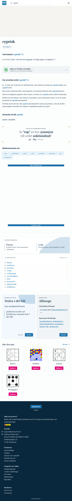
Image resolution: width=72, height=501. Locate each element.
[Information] (22, 54)
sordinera (10, 265)
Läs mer (29, 335)
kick (8, 279)
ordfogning (11, 273)
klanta (9, 262)
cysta (5, 153)
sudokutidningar (9, 422)
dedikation (11, 287)
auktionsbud (41, 136)
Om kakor (7, 474)
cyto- (60, 153)
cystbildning (15, 153)
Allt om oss (8, 490)
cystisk (25, 153)
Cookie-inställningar (11, 472)
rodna (9, 271)
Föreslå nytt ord (9, 458)
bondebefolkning (46, 321)
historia (49, 59)
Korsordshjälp (9, 450)
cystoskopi (51, 153)
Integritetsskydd (9, 469)
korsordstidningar (47, 419)
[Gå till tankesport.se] (36, 424)
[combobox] (31, 3)
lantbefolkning (58, 321)
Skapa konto (36, 406)
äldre (37, 59)
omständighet (12, 276)
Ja (30, 139)
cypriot (4, 119)
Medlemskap (8, 477)
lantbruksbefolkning (59, 310)
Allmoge (45, 301)
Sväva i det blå (14, 301)
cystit (32, 153)
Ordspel (7, 453)
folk (47, 327)
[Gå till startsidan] (4, 3)
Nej (34, 139)
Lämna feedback (10, 461)
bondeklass (59, 324)
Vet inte (40, 139)
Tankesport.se (27, 419)
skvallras (10, 268)
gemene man (53, 327)
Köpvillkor (7, 479)
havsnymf (11, 281)
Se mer (65, 344)
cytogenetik (7, 157)
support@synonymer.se (12, 432)
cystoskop (41, 153)
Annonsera (8, 493)
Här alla (20, 335)
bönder (42, 327)
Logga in (36, 410)
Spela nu (13, 368)
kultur (42, 59)
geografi (29, 59)
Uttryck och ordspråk (11, 456)
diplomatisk (11, 284)
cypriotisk (11, 119)
